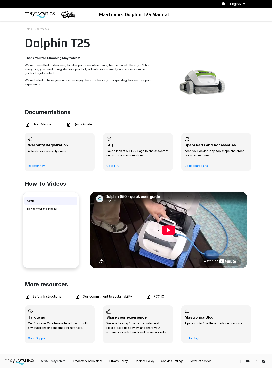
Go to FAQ (113, 165)
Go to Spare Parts (196, 165)
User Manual (41, 124)
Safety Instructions (46, 296)
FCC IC (158, 296)
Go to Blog (192, 338)
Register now (36, 165)
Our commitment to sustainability (107, 296)
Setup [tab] (30, 200)
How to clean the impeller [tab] (42, 208)
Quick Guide (82, 124)
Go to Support (37, 338)
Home (28, 28)
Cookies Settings (172, 361)
